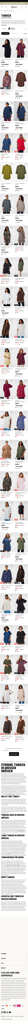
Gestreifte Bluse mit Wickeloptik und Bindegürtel (19, 432)
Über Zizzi (3, 968)
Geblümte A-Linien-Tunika (6, 585)
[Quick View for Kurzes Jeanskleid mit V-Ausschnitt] (12, 646)
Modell (25, 33)
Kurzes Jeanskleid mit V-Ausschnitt (6, 647)
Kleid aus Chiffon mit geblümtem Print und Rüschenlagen (19, 247)
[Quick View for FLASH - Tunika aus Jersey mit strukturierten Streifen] (26, 522)
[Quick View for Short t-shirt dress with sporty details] (26, 308)
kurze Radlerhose (21, 830)
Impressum (16, 1016)
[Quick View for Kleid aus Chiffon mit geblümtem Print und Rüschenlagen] (26, 247)
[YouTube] (10, 1012)
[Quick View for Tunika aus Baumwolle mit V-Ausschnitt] (26, 369)
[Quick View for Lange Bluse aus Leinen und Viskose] (12, 247)
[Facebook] (5, 1012)
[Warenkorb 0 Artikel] (26, 7)
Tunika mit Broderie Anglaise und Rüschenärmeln (5, 432)
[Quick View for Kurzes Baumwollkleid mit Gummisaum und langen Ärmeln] (12, 493)
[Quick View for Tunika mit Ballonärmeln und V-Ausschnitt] (26, 461)
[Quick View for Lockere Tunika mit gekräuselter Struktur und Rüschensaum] (26, 154)
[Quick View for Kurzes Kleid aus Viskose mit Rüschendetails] (12, 369)
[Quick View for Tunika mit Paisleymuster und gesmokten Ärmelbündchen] (12, 91)
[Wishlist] (12, 40)
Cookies (11, 1016)
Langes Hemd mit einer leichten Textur (19, 279)
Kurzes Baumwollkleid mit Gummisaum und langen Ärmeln (6, 493)
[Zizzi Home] (14, 7)
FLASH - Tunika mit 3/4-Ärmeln (6, 59)
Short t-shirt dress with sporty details (19, 308)
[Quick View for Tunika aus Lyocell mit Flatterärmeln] (26, 646)
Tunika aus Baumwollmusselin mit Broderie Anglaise (19, 123)
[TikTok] (7, 1012)
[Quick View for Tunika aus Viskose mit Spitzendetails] (12, 339)
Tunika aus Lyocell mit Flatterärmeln (19, 647)
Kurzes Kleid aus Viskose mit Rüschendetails (6, 369)
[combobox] (14, 10)
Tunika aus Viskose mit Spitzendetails (5, 340)
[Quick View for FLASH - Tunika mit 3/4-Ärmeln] (12, 59)
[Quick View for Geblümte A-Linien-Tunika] (12, 585)
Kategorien (3, 953)
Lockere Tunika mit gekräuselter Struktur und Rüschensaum (20, 154)
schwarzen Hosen (10, 794)
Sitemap (21, 1016)
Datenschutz (3, 1016)
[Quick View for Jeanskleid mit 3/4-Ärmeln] (12, 154)
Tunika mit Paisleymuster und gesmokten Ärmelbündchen (6, 91)
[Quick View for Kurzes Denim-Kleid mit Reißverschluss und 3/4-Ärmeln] (12, 554)
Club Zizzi (3, 958)
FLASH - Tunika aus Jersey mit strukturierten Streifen (20, 523)
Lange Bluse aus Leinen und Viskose (5, 247)
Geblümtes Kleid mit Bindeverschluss (19, 586)
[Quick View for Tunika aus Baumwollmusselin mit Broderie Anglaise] (26, 122)
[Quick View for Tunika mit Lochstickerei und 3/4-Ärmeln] (12, 705)
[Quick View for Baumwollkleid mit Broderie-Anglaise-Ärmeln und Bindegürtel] (12, 676)
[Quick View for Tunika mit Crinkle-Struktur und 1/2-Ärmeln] (26, 339)
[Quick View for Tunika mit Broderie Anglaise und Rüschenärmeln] (12, 432)
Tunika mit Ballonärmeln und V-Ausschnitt (20, 462)
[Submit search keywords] (2, 10)
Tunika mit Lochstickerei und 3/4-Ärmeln (6, 705)
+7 (8, 66)
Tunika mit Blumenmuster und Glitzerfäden (20, 676)
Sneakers (8, 853)
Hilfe (2, 963)
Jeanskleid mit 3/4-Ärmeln (5, 154)
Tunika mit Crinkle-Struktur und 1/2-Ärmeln (20, 340)
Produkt (20, 33)
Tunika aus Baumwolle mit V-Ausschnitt (20, 369)
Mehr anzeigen (4, 25)
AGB (8, 1016)
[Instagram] (2, 1012)
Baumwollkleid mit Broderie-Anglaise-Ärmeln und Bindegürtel (5, 676)
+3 (22, 376)
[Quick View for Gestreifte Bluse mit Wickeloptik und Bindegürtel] (26, 432)
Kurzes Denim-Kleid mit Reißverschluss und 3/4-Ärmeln (6, 554)
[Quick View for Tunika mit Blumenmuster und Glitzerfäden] (26, 676)
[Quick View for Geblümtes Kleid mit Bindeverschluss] (26, 585)
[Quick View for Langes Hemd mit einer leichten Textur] (26, 278)
